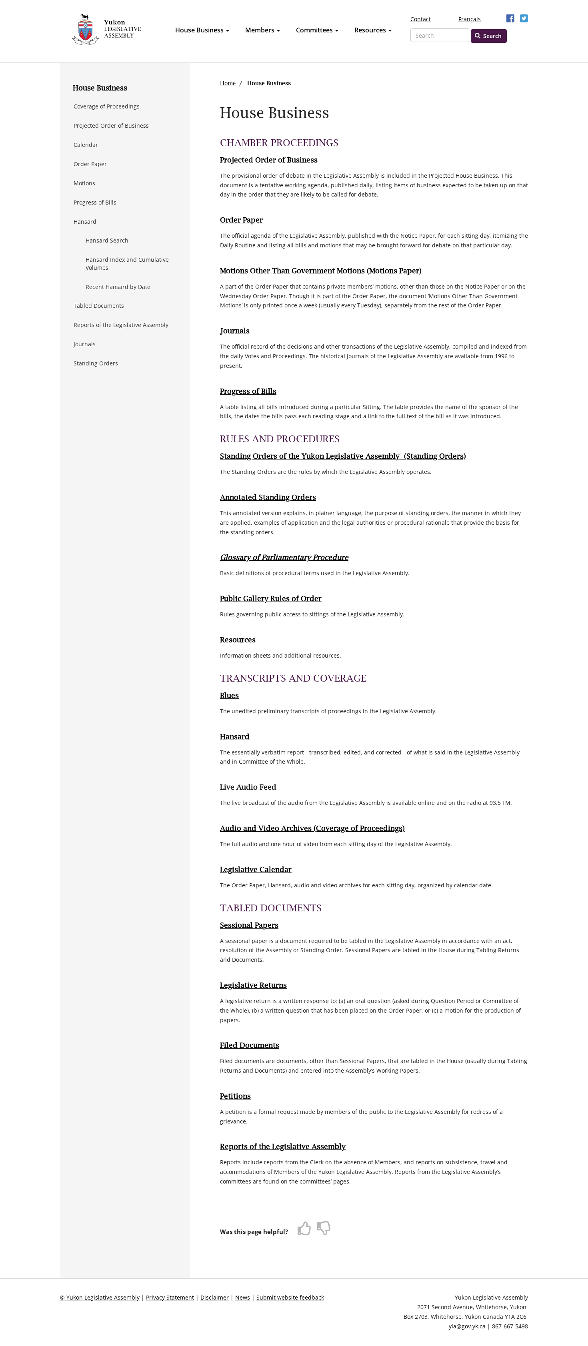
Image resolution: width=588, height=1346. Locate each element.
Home (228, 83)
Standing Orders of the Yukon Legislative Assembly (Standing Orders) (343, 456)
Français (469, 19)
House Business (200, 30)
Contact (420, 19)
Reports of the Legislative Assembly (121, 325)
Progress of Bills (95, 202)
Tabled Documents (99, 305)
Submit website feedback (290, 1297)
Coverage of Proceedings (107, 106)
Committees (315, 30)
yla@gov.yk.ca (467, 1326)
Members (260, 30)
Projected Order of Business (111, 125)
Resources (371, 30)
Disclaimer (214, 1297)
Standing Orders (96, 363)
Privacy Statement (170, 1297)
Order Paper (90, 164)
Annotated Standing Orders (268, 497)
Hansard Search (107, 240)
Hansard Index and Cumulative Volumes (127, 263)
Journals (85, 344)
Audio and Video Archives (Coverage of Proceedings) (312, 828)
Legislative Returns (253, 985)
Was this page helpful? (254, 1232)
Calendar (86, 144)
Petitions (235, 1096)
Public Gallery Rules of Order (271, 599)
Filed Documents (249, 1045)
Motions (84, 183)
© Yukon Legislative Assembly (100, 1297)
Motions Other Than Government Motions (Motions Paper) (321, 271)
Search (492, 36)
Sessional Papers (249, 925)
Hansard (85, 221)
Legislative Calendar (256, 870)
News (242, 1297)
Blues (229, 696)
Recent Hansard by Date (118, 287)
